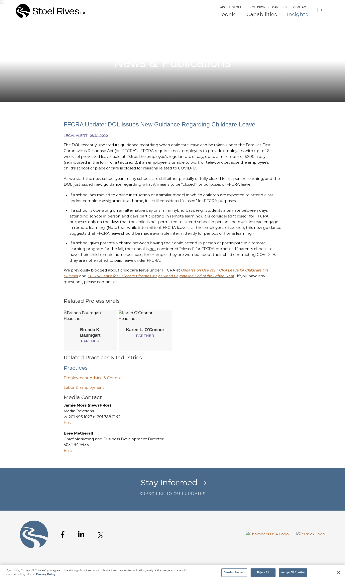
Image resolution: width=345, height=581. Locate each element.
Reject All (263, 572)
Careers (279, 7)
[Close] (338, 572)
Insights (297, 14)
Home (292, 31)
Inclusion (257, 7)
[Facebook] (62, 534)
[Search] (320, 11)
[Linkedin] (81, 534)
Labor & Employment (84, 388)
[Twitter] (101, 535)
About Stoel (231, 7)
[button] (336, 31)
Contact (300, 7)
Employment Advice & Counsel (93, 378)
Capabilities (261, 14)
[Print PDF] (328, 31)
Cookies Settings (234, 572)
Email (69, 423)
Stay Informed (173, 487)
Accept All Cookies (293, 572)
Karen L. (145, 329)
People (227, 14)
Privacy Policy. (46, 574)
